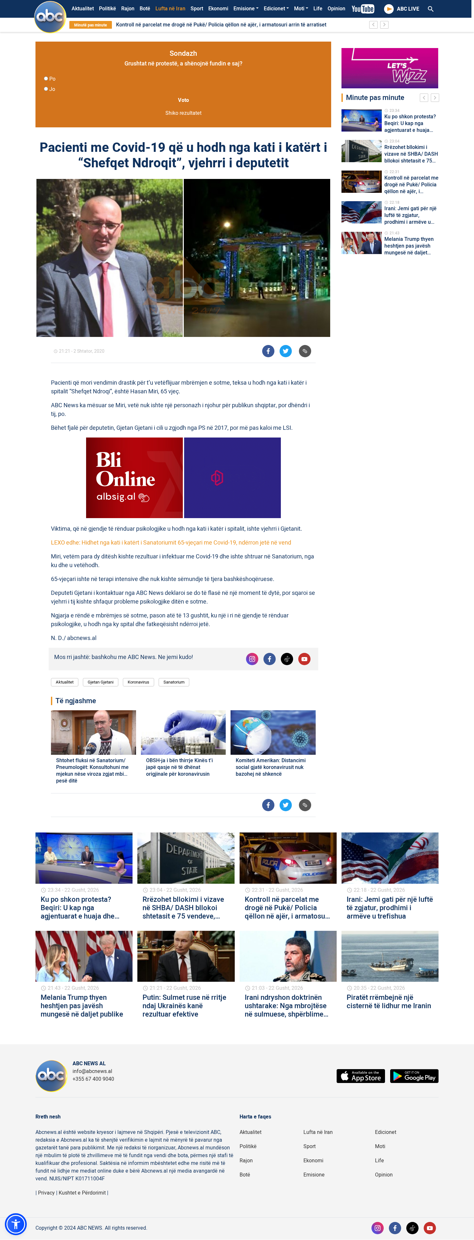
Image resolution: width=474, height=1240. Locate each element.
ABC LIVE (408, 9)
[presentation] (425, 98)
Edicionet (274, 9)
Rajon (127, 9)
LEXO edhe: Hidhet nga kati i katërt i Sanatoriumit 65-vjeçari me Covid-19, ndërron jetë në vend (171, 542)
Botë (145, 9)
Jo (52, 89)
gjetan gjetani (101, 682)
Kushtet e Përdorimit (82, 1193)
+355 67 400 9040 (93, 1079)
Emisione (244, 9)
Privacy (46, 1193)
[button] (15, 1224)
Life (317, 9)
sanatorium (173, 682)
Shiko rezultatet (183, 113)
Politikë (107, 9)
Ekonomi (218, 9)
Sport (197, 9)
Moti (299, 9)
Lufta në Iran (170, 9)
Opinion (336, 9)
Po (52, 79)
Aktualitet (83, 9)
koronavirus (138, 682)
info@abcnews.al (92, 1071)
